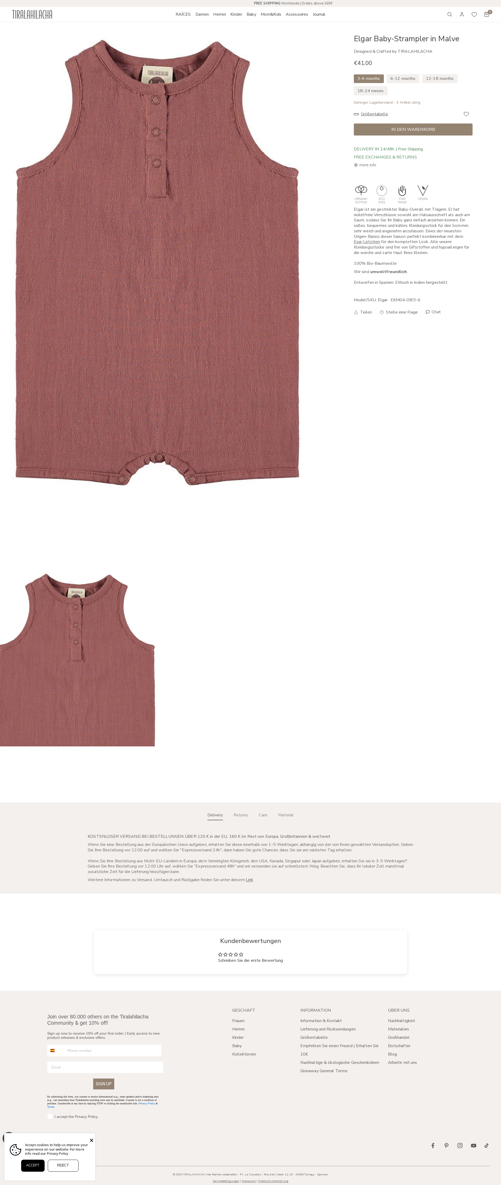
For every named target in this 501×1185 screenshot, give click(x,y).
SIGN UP (104, 1083)
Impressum (249, 1181)
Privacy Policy (147, 1103)
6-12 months (402, 78)
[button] (202, 14)
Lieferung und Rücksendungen (328, 1029)
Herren (238, 1029)
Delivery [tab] (215, 815)
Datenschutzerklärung (273, 1181)
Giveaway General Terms (324, 1071)
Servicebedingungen (226, 1181)
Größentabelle (314, 1037)
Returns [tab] (241, 815)
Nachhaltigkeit (401, 1021)
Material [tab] (286, 815)
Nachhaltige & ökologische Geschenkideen (339, 1062)
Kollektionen (244, 1054)
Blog (392, 1054)
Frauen (238, 1021)
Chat (436, 312)
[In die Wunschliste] (466, 114)
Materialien (398, 1029)
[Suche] (449, 14)
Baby (237, 1046)
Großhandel (399, 1037)
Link (249, 880)
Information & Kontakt (321, 1021)
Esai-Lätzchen (367, 242)
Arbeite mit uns (402, 1062)
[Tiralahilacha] (32, 14)
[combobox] (56, 1050)
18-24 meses (370, 91)
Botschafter (399, 1046)
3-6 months (368, 78)
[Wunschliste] (474, 14)
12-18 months (440, 78)
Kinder (238, 1037)
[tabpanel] (250, 858)
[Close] (91, 1140)
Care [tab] (263, 815)
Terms (50, 1106)
